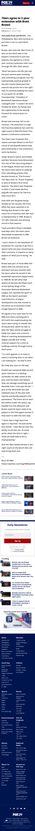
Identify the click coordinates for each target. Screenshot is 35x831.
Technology (5, 755)
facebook (10, 808)
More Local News (6, 651)
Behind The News (21, 727)
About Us (5, 764)
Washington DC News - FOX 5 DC (21, 759)
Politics (19, 663)
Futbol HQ (4, 698)
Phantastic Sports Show (6, 695)
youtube (21, 808)
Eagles (3, 700)
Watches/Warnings (21, 653)
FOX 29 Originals (20, 719)
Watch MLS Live (21, 799)
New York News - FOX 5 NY (21, 755)
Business (4, 746)
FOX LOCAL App (21, 748)
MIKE (17, 723)
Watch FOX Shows (7, 729)
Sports (14, 28)
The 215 (18, 734)
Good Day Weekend (4, 670)
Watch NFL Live (21, 769)
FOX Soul (19, 709)
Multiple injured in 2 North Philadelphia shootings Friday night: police (22, 595)
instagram (17, 808)
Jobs (2, 783)
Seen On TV (5, 682)
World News (5, 656)
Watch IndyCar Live (20, 782)
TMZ (2, 727)
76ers (3, 707)
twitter (14, 808)
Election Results (21, 668)
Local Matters (20, 713)
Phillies (3, 705)
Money (4, 743)
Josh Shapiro (20, 672)
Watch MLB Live (21, 775)
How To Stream (21, 694)
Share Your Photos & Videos (7, 732)
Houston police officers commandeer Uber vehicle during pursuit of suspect (11, 494)
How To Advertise (6, 776)
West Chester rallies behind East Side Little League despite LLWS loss (12, 477)
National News (5, 654)
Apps (2, 767)
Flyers (3, 702)
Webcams (19, 706)
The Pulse (19, 738)
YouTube (18, 711)
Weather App (20, 655)
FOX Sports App (6, 711)
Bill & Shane (19, 729)
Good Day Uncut (6, 684)
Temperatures (20, 651)
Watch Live (26, 3)
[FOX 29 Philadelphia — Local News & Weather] (6, 3)
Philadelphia (5, 642)
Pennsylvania (5, 645)
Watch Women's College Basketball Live (21, 792)
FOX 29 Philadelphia (6, 28)
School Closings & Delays (21, 643)
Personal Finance (6, 752)
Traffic (3, 675)
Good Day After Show (6, 666)
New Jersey (4, 647)
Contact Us (4, 769)
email (24, 808)
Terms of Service (18, 551)
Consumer (4, 748)
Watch (18, 691)
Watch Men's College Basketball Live (21, 787)
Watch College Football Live (20, 772)
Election (18, 665)
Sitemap (3, 785)
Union (3, 709)
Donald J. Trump (21, 670)
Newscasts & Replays (20, 697)
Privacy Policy (19, 550)
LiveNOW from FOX (20, 701)
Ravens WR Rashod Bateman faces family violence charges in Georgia (11, 510)
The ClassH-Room (7, 725)
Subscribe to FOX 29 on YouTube (15, 612)
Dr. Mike (4, 687)
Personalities (5, 778)
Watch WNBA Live (21, 796)
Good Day (5, 663)
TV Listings (4, 780)
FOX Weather (20, 646)
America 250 (5, 640)
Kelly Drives (19, 732)
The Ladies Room (21, 736)
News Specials (20, 704)
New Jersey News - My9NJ (22, 751)
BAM (17, 725)
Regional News (19, 744)
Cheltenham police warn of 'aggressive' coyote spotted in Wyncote (10, 486)
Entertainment (7, 718)
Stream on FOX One (20, 765)
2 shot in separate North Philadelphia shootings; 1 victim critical (21, 603)
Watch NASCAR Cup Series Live (20, 778)
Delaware (4, 649)
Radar (18, 649)
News (3, 638)
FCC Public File (5, 771)
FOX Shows (4, 723)
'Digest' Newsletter (7, 673)
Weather (19, 638)
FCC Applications (6, 774)
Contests (4, 720)
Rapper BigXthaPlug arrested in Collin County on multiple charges (11, 502)
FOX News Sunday (7, 658)
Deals (3, 750)
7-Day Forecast (20, 640)
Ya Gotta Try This (6, 680)
